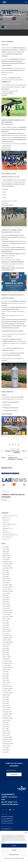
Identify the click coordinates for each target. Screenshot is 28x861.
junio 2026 (6, 549)
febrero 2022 (7, 656)
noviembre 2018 (7, 739)
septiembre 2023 (8, 616)
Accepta (14, 845)
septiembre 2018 (8, 743)
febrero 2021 (6, 682)
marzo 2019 (6, 730)
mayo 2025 (6, 574)
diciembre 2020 (7, 686)
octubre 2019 (7, 716)
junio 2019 (6, 724)
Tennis (5, 197)
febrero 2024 (7, 606)
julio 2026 (6, 546)
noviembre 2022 (7, 637)
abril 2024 (6, 601)
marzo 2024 (6, 604)
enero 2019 (6, 735)
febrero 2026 (7, 557)
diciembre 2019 (7, 711)
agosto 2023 (6, 618)
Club (6, 522)
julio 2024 (6, 595)
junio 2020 (6, 699)
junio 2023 (6, 623)
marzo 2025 (6, 578)
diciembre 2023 (7, 610)
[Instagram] (2, 809)
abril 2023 (6, 627)
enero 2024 (6, 608)
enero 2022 (6, 659)
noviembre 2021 (7, 663)
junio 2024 (6, 597)
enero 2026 (6, 559)
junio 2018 (6, 750)
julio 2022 (6, 646)
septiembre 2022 (8, 642)
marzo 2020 (6, 705)
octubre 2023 (7, 614)
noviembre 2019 (7, 714)
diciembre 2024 (7, 585)
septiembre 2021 (8, 667)
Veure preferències (14, 854)
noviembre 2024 (7, 587)
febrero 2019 (6, 733)
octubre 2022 (7, 640)
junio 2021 (6, 673)
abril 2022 (6, 652)
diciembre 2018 (7, 737)
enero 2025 (6, 582)
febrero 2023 (7, 631)
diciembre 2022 (7, 635)
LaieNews (5, 24)
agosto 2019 (6, 720)
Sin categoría (8, 536)
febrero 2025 (7, 580)
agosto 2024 (6, 593)
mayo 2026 (6, 551)
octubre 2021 (7, 665)
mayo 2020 (6, 701)
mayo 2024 (6, 599)
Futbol (6, 526)
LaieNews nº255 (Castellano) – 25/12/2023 (13, 495)
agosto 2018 (6, 745)
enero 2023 (6, 633)
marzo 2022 (6, 654)
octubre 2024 (7, 589)
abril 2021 (6, 678)
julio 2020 (6, 697)
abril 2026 (6, 553)
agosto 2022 (6, 644)
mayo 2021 (6, 675)
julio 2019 (6, 722)
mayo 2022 (6, 650)
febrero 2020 (7, 707)
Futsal (4, 192)
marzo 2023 (6, 629)
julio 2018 (6, 747)
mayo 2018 (6, 752)
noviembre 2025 (7, 563)
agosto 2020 (6, 695)
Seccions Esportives (10, 534)
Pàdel (6, 530)
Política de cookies (7, 858)
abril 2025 (6, 576)
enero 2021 (6, 684)
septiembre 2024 (8, 591)
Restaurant (7, 532)
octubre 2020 (7, 690)
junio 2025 (6, 572)
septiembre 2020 (8, 692)
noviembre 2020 (7, 688)
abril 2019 (6, 728)
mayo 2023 (6, 625)
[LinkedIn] (13, 809)
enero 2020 (6, 709)
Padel (4, 194)
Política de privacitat (16, 858)
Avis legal (22, 858)
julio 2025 (6, 570)
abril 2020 (6, 703)
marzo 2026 (6, 555)
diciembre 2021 (7, 661)
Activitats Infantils (10, 515)
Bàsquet (7, 517)
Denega (14, 850)
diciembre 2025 (7, 561)
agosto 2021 (6, 669)
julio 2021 (6, 671)
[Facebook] (6, 809)
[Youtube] (9, 809)
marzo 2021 (6, 680)
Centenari (7, 520)
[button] (26, 832)
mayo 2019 (6, 726)
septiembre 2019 (8, 718)
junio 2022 (6, 648)
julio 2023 (6, 620)
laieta (18, 24)
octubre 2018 (7, 741)
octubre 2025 (7, 565)
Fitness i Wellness (10, 524)
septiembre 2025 (8, 568)
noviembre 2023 (7, 612)
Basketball (5, 189)
